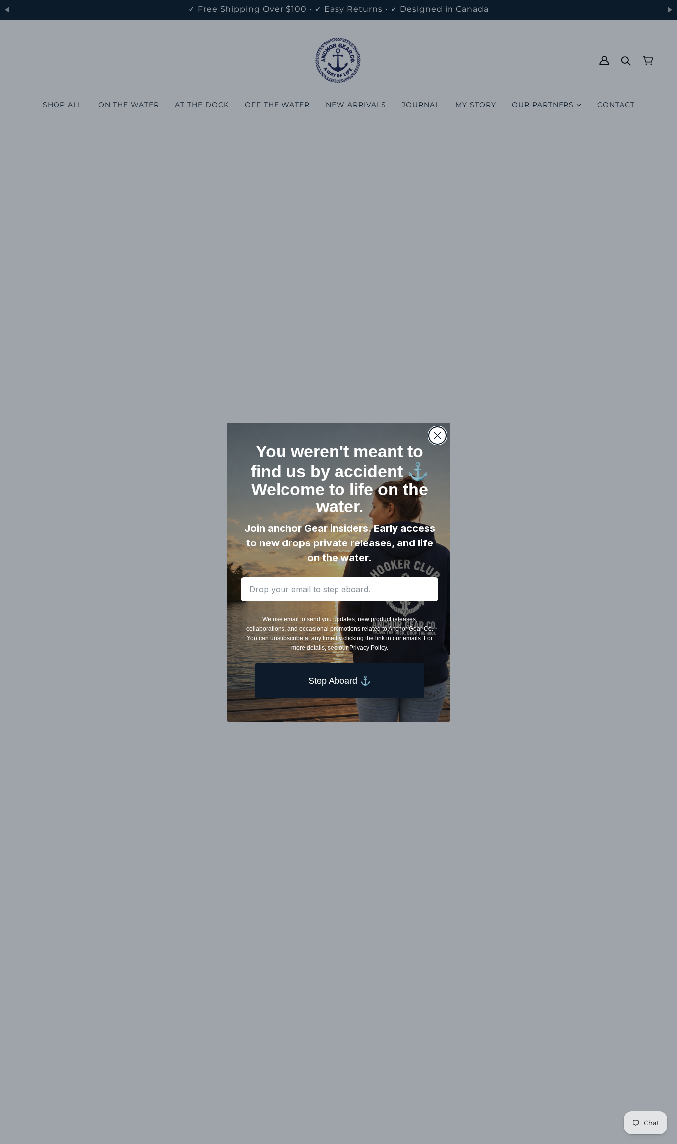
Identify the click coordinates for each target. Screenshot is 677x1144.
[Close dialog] (437, 435)
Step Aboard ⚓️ (339, 680)
